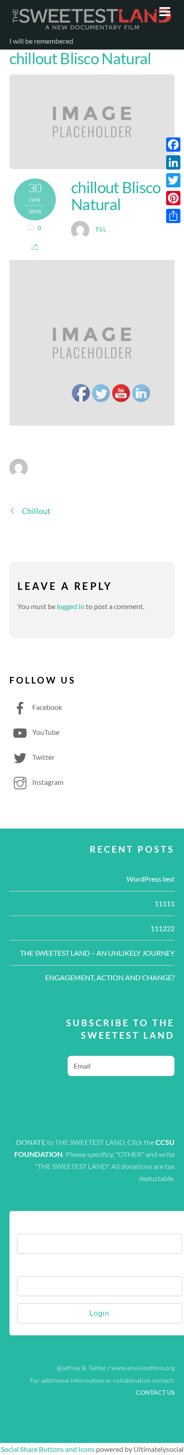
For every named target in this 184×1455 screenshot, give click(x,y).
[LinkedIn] (173, 162)
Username (33, 1224)
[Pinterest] (173, 198)
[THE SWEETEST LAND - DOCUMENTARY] (92, 28)
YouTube (45, 732)
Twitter (42, 757)
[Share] (173, 216)
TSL (101, 229)
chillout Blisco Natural (80, 58)
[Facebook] (173, 144)
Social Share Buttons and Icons (48, 1449)
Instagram (47, 782)
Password (33, 1267)
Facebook (46, 707)
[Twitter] (173, 180)
